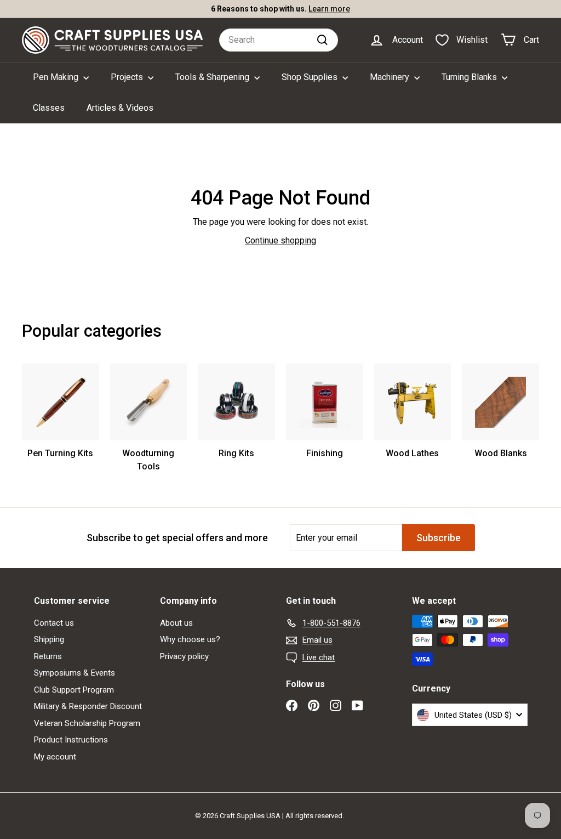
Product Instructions (71, 740)
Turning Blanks (470, 77)
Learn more (329, 8)
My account (55, 757)
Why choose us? (190, 639)
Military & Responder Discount (88, 706)
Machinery (390, 77)
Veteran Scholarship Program (87, 723)
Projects (128, 77)
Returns (48, 656)
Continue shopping (280, 240)
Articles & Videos (120, 108)
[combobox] (278, 40)
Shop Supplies (311, 77)
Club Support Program (74, 690)
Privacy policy (184, 656)
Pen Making (57, 77)
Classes (49, 108)
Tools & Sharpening (213, 77)
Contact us (54, 623)
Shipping (49, 639)
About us (176, 623)
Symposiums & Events (74, 673)
